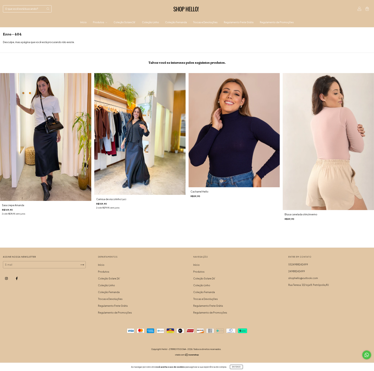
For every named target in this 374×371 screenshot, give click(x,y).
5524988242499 (298, 264)
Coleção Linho (150, 22)
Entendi (236, 367)
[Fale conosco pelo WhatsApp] (366, 355)
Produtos (99, 22)
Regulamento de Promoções (277, 22)
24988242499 (296, 271)
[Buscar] (48, 8)
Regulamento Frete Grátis (239, 22)
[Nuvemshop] (187, 355)
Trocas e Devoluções (205, 22)
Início (83, 22)
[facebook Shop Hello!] (16, 278)
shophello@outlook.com (303, 278)
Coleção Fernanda (176, 22)
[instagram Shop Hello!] (6, 278)
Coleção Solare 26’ (125, 22)
